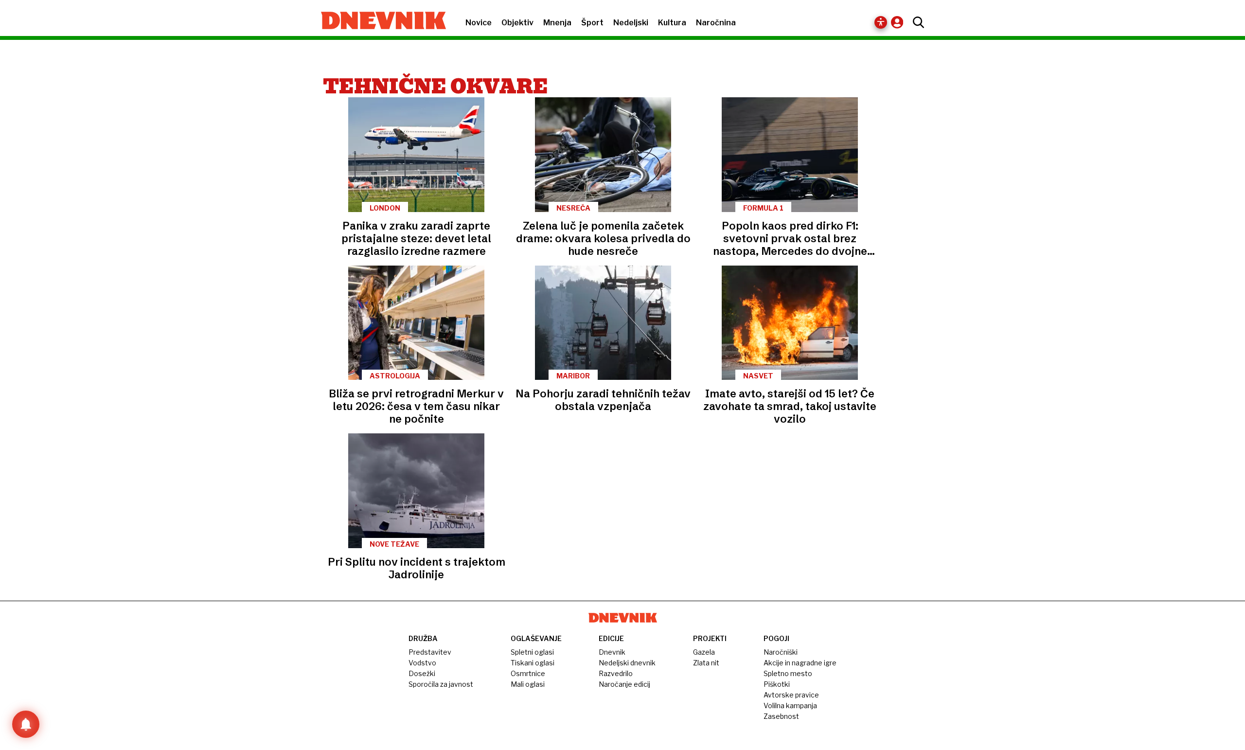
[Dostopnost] (880, 22)
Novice (478, 22)
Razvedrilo (616, 673)
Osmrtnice (528, 673)
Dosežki (422, 673)
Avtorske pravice (791, 695)
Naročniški (781, 652)
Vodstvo (422, 663)
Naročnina (716, 22)
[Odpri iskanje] (916, 22)
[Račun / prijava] (899, 22)
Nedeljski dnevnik (627, 663)
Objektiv (517, 22)
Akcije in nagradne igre (800, 663)
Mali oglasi (528, 684)
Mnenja (557, 22)
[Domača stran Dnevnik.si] (378, 21)
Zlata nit (706, 663)
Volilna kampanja (790, 705)
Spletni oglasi (532, 652)
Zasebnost (781, 716)
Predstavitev (430, 652)
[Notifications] (25, 724)
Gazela (704, 652)
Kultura (672, 22)
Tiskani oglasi (532, 663)
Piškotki (777, 684)
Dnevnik (612, 652)
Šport (592, 22)
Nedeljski (630, 22)
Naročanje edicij (624, 684)
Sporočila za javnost (441, 684)
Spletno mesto (788, 673)
